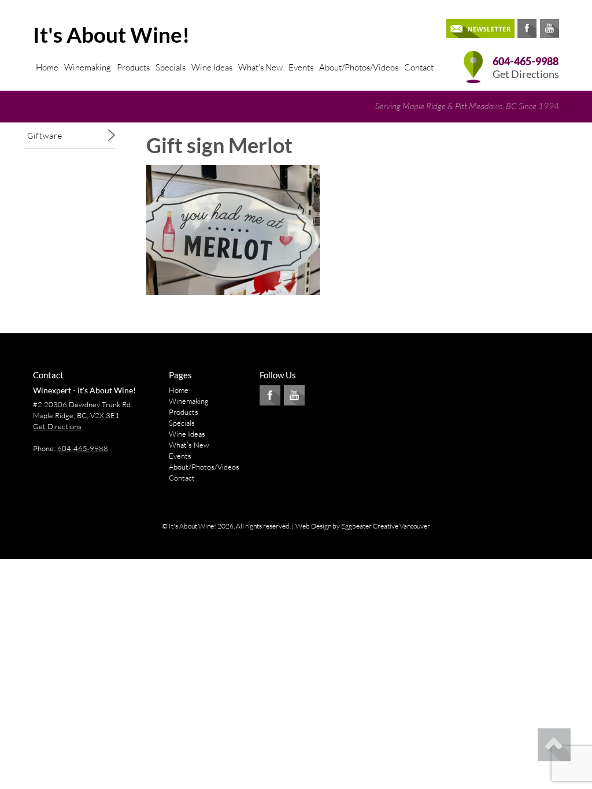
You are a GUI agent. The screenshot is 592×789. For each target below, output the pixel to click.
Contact (419, 67)
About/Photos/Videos (358, 67)
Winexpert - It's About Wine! (84, 390)
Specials (171, 67)
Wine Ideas (211, 67)
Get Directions (526, 74)
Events (300, 67)
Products (133, 67)
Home (47, 67)
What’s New (260, 67)
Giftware (44, 135)
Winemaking (87, 67)
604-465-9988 (525, 61)
